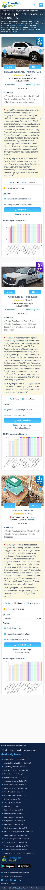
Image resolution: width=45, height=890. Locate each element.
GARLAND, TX (16, 11)
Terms (12, 883)
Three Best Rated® (21, 888)
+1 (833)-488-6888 (16, 876)
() (28, 75)
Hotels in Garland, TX (12, 799)
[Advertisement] (22, 720)
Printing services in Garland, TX (15, 828)
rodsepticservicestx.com (17, 639)
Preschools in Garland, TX (13, 824)
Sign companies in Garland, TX (15, 835)
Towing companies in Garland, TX (16, 839)
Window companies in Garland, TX (17, 850)
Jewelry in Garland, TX (12, 803)
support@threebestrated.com (18, 872)
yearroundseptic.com (16, 415)
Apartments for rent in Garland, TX (17, 759)
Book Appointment (15, 628)
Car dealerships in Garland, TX (15, 777)
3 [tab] (23, 61)
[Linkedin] (20, 880)
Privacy (4, 883)
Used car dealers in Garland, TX (15, 846)
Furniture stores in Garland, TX (15, 788)
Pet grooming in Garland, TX (14, 821)
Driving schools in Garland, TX (15, 785)
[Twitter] (6, 880)
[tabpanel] (23, 52)
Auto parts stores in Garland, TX (16, 770)
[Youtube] (15, 880)
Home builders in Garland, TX (15, 795)
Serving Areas (34, 84)
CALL (10, 67)
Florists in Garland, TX (12, 806)
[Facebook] (2, 880)
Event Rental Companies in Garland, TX (18, 832)
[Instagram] (11, 880)
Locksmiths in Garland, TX (13, 810)
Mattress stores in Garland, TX (15, 813)
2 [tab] (21, 61)
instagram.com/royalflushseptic (19, 205)
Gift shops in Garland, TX (13, 792)
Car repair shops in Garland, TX (15, 781)
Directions (11, 84)
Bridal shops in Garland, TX (14, 774)
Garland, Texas (11, 754)
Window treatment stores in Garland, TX (19, 853)
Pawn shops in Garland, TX (14, 817)
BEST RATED (6, 11)
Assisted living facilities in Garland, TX (18, 763)
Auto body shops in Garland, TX (15, 767)
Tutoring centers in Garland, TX (15, 842)
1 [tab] (19, 61)
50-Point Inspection (17, 25)
